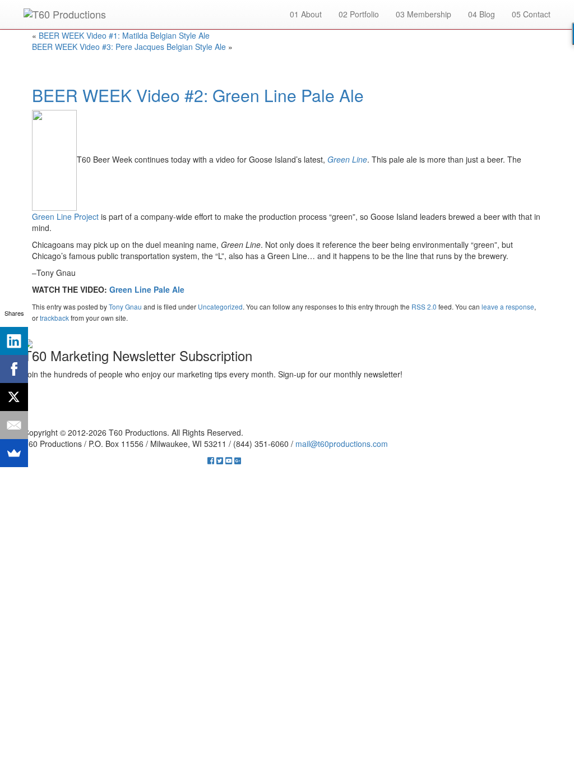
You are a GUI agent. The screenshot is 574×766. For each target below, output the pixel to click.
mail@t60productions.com (341, 443)
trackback (54, 317)
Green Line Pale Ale (146, 289)
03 (423, 14)
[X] (14, 397)
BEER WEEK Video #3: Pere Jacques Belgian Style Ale (129, 46)
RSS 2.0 (424, 306)
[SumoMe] (14, 453)
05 (531, 14)
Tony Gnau (125, 306)
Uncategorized (220, 306)
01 (306, 14)
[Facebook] (14, 369)
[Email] (14, 425)
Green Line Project (65, 216)
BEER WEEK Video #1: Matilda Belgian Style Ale (124, 35)
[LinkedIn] (14, 341)
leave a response (508, 306)
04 (481, 14)
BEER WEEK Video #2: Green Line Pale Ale (198, 95)
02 (359, 14)
